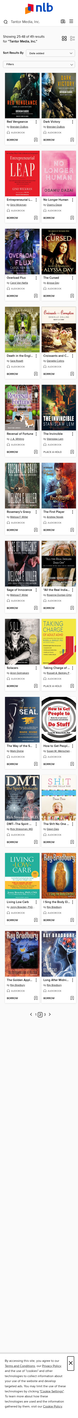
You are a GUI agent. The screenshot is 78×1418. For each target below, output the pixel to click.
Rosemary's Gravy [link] (19, 512)
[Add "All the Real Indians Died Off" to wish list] (72, 608)
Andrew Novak (55, 517)
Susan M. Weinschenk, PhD (59, 751)
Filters (10, 64)
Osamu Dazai (54, 204)
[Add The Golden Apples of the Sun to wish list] (35, 998)
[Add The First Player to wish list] (72, 530)
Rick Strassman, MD (21, 829)
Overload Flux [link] (16, 278)
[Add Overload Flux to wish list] (35, 296)
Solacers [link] (12, 668)
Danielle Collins (55, 361)
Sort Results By (13, 53)
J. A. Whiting (17, 439)
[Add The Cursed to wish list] (72, 296)
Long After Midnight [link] (57, 980)
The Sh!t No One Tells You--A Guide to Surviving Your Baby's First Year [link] (57, 824)
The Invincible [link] (53, 434)
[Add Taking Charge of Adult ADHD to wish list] (72, 686)
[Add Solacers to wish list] (35, 686)
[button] (64, 40)
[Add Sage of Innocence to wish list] (35, 608)
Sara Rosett (16, 361)
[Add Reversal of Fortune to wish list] (35, 452)
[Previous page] (31, 1015)
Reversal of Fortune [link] (20, 434)
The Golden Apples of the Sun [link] (20, 980)
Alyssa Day (53, 283)
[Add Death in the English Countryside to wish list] (35, 374)
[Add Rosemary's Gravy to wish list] (35, 530)
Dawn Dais (53, 829)
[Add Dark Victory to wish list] (72, 140)
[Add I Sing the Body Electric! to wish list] (72, 920)
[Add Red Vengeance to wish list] (35, 140)
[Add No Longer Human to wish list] (72, 218)
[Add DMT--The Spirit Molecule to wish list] (35, 842)
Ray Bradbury (54, 907)
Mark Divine (17, 751)
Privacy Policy (51, 1366)
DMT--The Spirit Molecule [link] (20, 824)
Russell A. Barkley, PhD (59, 673)
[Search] (5, 21)
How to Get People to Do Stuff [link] (57, 746)
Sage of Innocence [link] (19, 590)
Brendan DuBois (19, 126)
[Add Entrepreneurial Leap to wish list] (35, 218)
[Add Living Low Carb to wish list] (35, 920)
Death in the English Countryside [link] (20, 356)
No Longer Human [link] (55, 200)
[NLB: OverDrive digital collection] (39, 8)
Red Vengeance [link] (17, 122)
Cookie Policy (52, 1406)
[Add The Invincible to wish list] (72, 452)
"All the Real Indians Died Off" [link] (57, 590)
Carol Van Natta (19, 283)
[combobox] (30, 22)
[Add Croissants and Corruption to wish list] (72, 374)
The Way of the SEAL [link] (20, 746)
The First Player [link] (53, 512)
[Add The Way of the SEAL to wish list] (35, 764)
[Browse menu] (71, 21)
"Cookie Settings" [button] (52, 1391)
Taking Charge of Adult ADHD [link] (57, 668)
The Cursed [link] (51, 278)
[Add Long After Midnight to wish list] (72, 998)
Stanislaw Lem (55, 439)
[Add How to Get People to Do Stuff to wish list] (72, 764)
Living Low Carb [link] (18, 902)
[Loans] (63, 22)
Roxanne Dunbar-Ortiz (59, 595)
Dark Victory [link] (51, 122)
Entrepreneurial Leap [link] (20, 200)
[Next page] (49, 1015)
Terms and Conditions (20, 1366)
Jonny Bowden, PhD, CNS (22, 907)
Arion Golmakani (19, 673)
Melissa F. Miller (19, 517)
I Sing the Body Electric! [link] (57, 902)
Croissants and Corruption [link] (57, 356)
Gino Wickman (18, 204)
